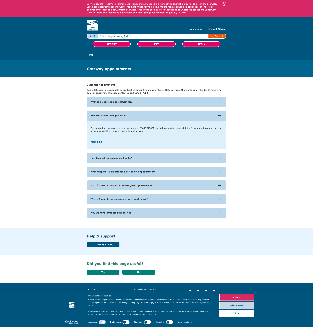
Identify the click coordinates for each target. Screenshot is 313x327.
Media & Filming (217, 29)
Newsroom (196, 29)
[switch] (126, 322)
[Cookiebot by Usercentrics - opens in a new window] (71, 322)
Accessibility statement (145, 289)
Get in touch (92, 289)
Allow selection (236, 305)
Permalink (96, 141)
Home (90, 54)
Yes (103, 272)
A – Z (92, 36)
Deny (237, 313)
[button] (224, 4)
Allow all (236, 297)
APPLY (201, 44)
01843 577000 (105, 244)
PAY (156, 44)
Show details (183, 322)
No (138, 272)
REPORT (111, 44)
